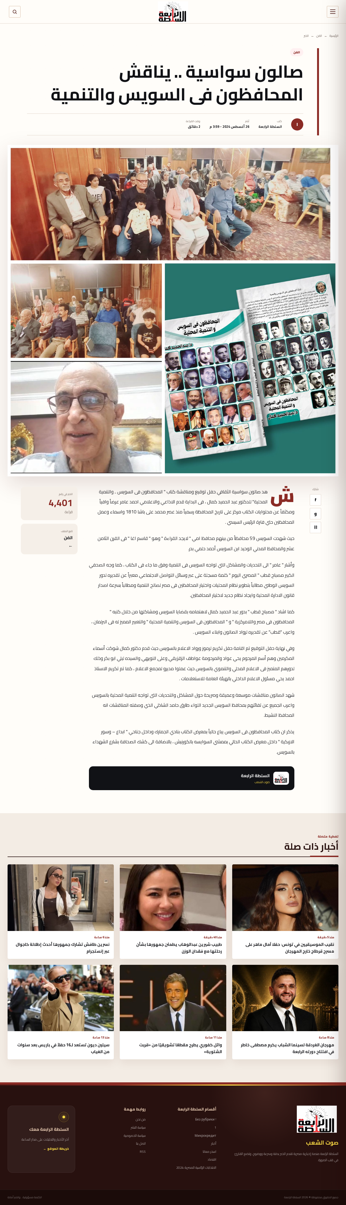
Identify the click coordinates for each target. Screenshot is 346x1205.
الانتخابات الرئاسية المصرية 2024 (196, 1168)
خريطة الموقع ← (56, 1149)
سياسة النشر (138, 1128)
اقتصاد (212, 1159)
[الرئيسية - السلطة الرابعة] (173, 11)
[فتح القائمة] (332, 12)
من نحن (141, 1119)
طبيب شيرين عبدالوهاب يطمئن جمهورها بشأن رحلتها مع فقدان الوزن (179, 947)
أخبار (213, 1144)
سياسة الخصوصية (135, 1136)
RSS (143, 1152)
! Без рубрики (205, 1119)
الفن (319, 36)
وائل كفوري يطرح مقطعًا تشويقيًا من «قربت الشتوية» (180, 1048)
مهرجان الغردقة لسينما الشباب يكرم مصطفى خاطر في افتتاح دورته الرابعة (287, 1048)
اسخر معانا (209, 1152)
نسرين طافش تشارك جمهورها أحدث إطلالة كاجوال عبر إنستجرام (62, 947)
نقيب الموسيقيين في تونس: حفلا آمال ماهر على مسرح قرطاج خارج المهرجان (289, 947)
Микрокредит (205, 1136)
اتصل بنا (141, 1144)
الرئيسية (334, 36)
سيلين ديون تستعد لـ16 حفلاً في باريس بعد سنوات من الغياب (63, 1048)
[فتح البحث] (15, 12)
